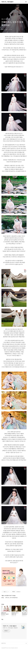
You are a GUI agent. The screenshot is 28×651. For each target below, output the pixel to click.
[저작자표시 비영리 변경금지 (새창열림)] (18, 591)
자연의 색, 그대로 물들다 (7, 2)
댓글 (2, 619)
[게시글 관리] (9, 592)
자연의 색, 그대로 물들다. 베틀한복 (10, 628)
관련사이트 (3, 643)
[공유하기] (7, 592)
